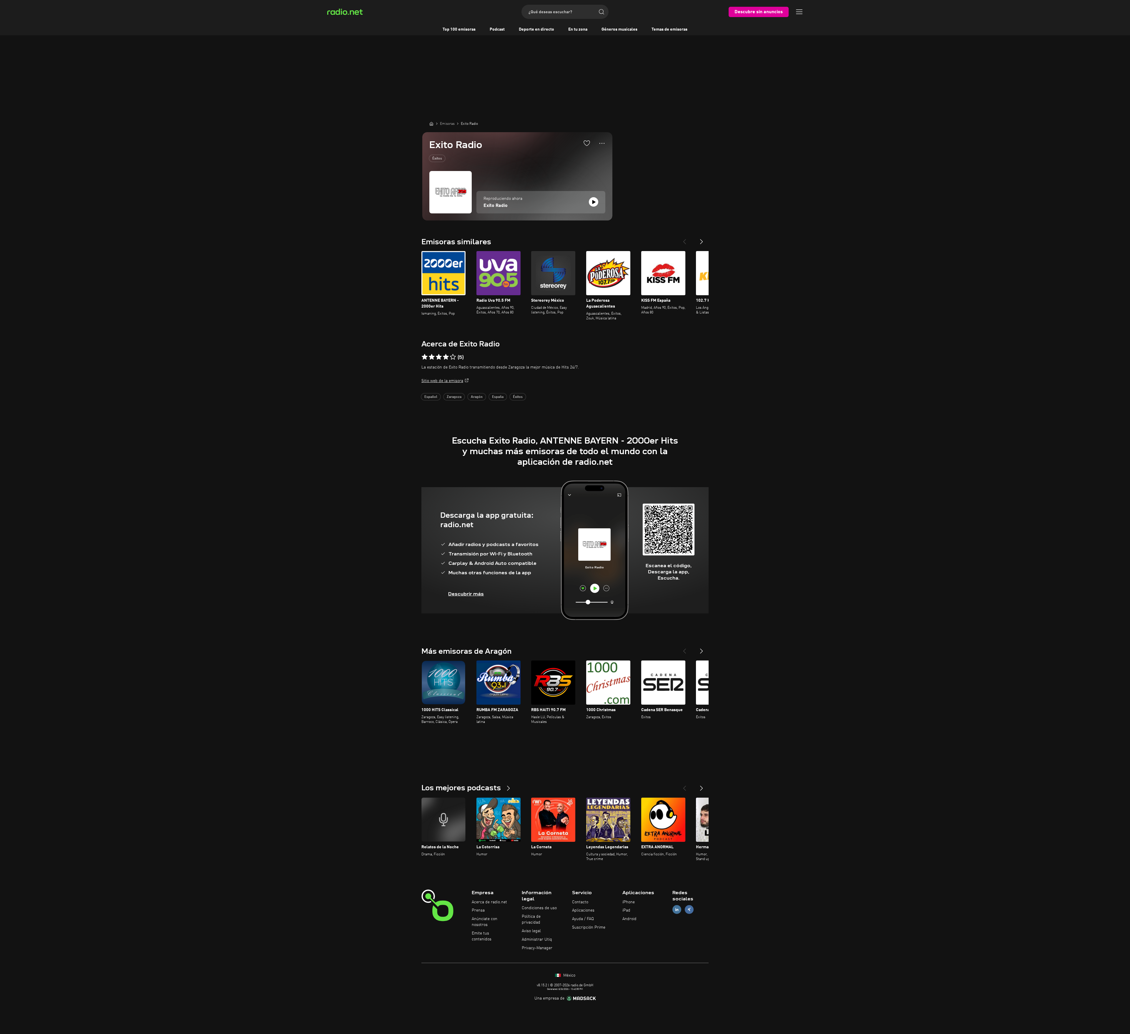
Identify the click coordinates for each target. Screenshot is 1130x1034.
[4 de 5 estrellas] (445, 357)
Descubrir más (466, 594)
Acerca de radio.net (489, 902)
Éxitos (437, 158)
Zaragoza (454, 397)
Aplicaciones (583, 910)
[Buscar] (601, 11)
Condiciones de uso (539, 908)
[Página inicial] (431, 123)
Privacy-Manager (537, 948)
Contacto (580, 902)
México (568, 975)
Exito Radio (495, 205)
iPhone (628, 902)
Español (430, 397)
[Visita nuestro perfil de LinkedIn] (676, 910)
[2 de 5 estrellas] (431, 357)
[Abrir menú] (799, 11)
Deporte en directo (536, 29)
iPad (626, 910)
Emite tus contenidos (481, 936)
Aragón (477, 397)
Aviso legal (531, 931)
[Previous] (684, 239)
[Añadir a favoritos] (586, 143)
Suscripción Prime (588, 927)
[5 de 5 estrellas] (452, 357)
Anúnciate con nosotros (484, 922)
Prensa (478, 910)
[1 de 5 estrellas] (424, 357)
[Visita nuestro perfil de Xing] (689, 910)
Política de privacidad (531, 919)
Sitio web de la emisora (442, 381)
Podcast (497, 29)
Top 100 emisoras (459, 29)
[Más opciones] (602, 143)
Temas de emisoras (669, 29)
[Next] (701, 239)
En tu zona (577, 29)
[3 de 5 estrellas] (438, 357)
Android (629, 919)
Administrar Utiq (537, 939)
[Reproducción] (593, 202)
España (497, 397)
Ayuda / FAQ (583, 919)
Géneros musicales (619, 29)
